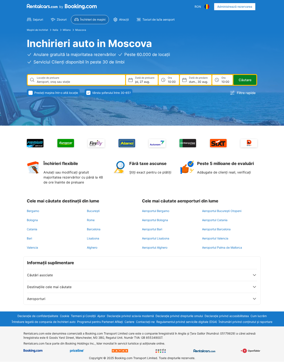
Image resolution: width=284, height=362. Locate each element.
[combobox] (79, 82)
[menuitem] (35, 19)
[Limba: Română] (207, 6)
